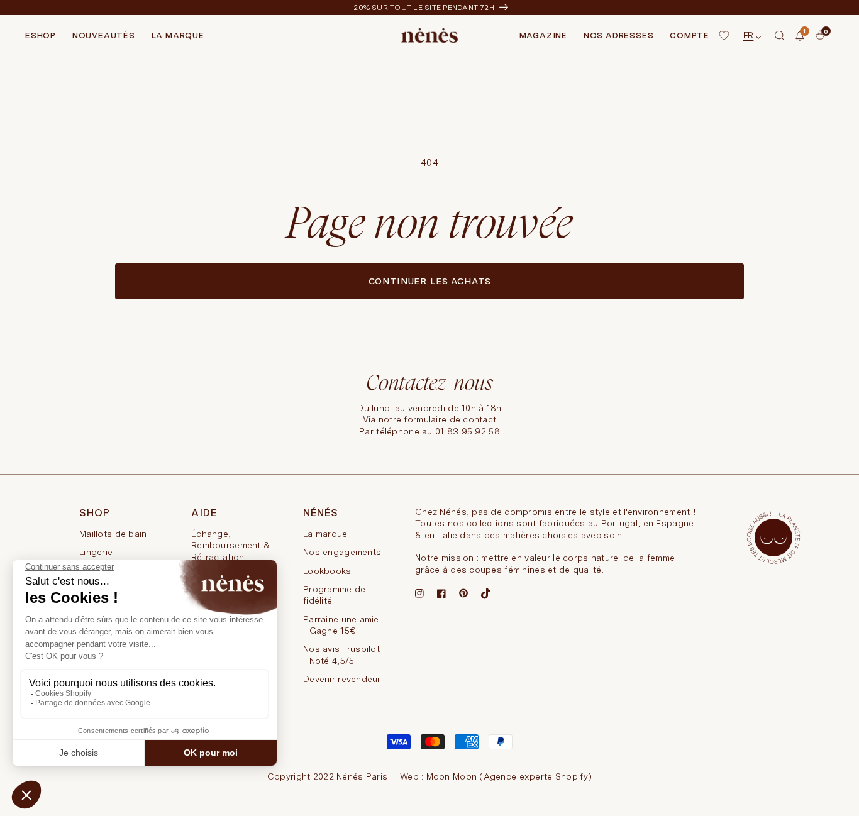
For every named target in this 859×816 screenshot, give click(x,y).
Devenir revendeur (342, 679)
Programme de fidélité (334, 594)
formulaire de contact (450, 419)
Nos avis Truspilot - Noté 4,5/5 (341, 654)
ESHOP (40, 35)
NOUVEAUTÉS (103, 35)
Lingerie (96, 552)
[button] (780, 36)
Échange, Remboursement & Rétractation (230, 545)
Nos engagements (342, 552)
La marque (325, 534)
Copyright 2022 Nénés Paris (327, 776)
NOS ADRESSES (618, 35)
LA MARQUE (178, 35)
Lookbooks (327, 571)
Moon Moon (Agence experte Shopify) (509, 776)
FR (748, 35)
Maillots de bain (113, 534)
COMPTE (689, 35)
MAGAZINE (543, 35)
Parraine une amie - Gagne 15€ (341, 625)
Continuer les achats (430, 281)
